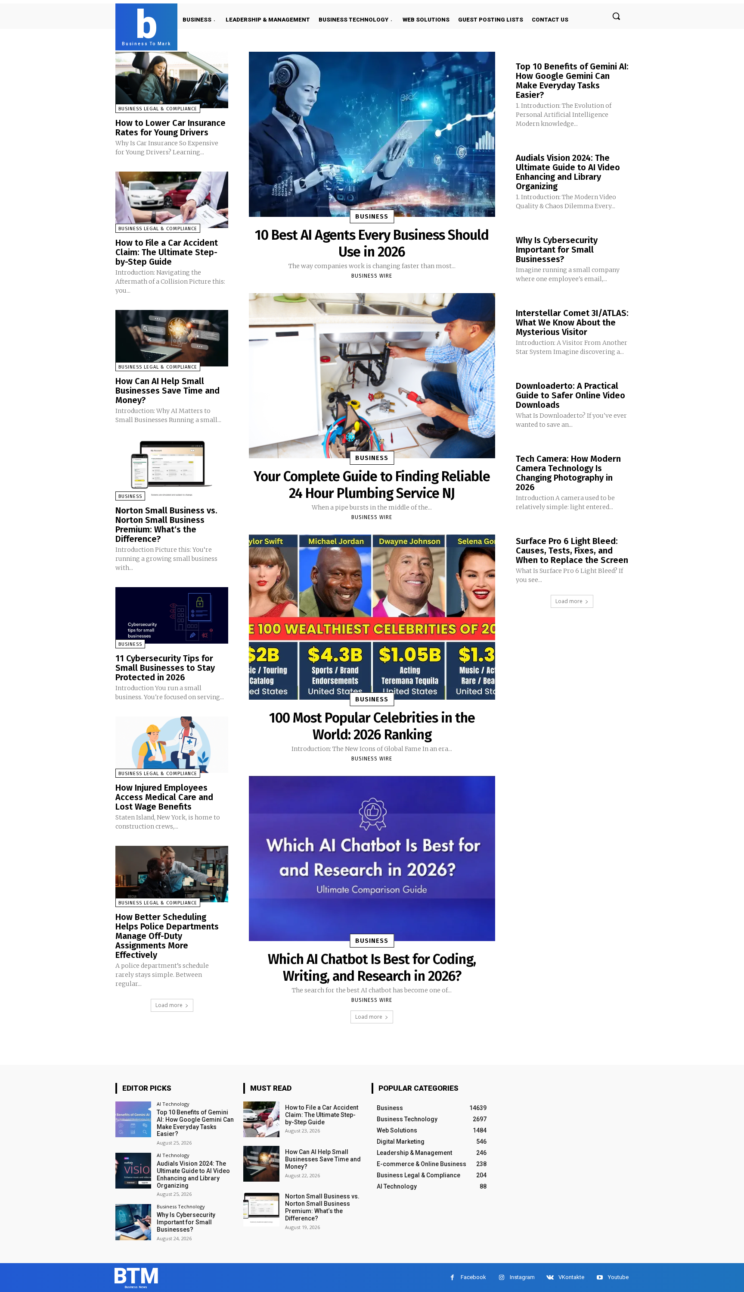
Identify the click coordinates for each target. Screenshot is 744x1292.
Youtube (618, 1277)
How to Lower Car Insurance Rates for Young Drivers (170, 128)
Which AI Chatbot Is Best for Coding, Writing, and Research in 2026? (372, 967)
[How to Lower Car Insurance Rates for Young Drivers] (171, 80)
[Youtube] (599, 1277)
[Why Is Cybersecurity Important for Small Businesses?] (133, 1222)
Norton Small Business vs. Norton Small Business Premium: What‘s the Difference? (166, 524)
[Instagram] (501, 1277)
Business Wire (371, 276)
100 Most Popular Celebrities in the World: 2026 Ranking (372, 726)
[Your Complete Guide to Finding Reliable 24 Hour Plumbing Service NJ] (372, 375)
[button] (616, 15)
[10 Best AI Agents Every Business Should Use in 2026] (372, 134)
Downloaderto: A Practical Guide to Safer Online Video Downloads (570, 395)
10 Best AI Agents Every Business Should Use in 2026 (372, 243)
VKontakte (571, 1277)
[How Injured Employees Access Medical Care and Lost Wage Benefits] (171, 744)
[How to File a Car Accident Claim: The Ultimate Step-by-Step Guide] (171, 200)
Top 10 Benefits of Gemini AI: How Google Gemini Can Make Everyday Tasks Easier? (572, 80)
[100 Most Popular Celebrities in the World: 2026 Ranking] (372, 617)
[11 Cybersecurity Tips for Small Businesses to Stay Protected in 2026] (171, 615)
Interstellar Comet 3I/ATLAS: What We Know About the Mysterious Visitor (572, 322)
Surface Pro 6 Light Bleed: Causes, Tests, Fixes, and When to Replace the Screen (572, 550)
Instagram (522, 1277)
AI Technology (173, 1103)
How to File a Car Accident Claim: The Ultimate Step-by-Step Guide (166, 252)
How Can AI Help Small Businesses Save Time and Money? (167, 390)
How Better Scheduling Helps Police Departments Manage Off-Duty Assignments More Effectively (167, 936)
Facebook (473, 1277)
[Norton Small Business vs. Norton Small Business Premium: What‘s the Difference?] (171, 467)
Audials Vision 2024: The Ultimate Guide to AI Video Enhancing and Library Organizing (568, 172)
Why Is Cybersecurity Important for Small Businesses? (557, 249)
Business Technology (181, 1206)
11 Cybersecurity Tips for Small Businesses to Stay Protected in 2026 (165, 667)
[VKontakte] (550, 1277)
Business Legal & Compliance (157, 109)
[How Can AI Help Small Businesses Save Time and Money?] (171, 338)
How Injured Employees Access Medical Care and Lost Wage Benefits (164, 797)
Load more (169, 1005)
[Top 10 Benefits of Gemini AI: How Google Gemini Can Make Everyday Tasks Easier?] (133, 1119)
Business (130, 496)
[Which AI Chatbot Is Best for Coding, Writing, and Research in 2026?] (372, 858)
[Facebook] (452, 1277)
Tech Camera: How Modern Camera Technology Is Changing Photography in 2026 (568, 473)
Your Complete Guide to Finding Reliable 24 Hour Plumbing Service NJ (372, 484)
